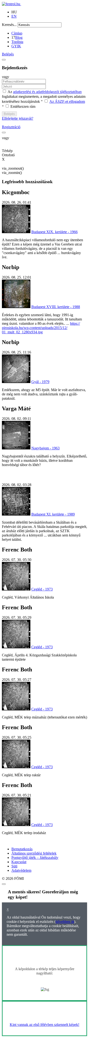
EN (14, 16)
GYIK (16, 46)
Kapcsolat (18, 862)
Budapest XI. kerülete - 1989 (53, 514)
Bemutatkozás (22, 849)
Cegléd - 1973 (42, 589)
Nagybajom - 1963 (45, 448)
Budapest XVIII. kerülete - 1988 (55, 307)
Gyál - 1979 (40, 382)
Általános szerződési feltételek (33, 853)
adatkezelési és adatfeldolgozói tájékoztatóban (47, 92)
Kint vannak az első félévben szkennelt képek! (44, 1025)
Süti (14, 866)
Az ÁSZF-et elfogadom (67, 101)
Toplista (17, 42)
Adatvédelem (21, 870)
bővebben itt (65, 922)
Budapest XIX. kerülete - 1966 (54, 232)
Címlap (16, 33)
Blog (19, 37)
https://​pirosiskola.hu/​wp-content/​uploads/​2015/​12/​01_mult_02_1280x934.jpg (41, 327)
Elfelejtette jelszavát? (17, 118)
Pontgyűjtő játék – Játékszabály (34, 858)
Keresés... (9, 25)
